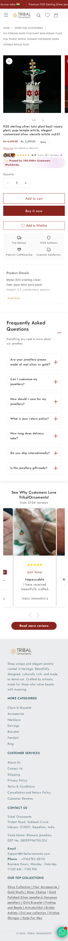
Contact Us (15, 768)
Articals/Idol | (35, 907)
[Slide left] (25, 120)
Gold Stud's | (17, 892)
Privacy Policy (17, 780)
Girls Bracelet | (34, 902)
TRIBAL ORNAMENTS (39, 933)
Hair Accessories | (46, 887)
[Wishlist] (47, 15)
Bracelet (13, 731)
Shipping (8, 148)
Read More (14, 298)
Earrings (13, 725)
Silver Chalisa (36, 892)
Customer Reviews (20, 798)
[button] (6, 15)
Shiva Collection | (20, 887)
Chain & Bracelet (19, 708)
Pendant (13, 738)
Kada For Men (32, 918)
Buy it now (34, 211)
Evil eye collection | (35, 913)
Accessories (16, 714)
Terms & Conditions (21, 786)
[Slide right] (43, 120)
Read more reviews (34, 626)
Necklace (14, 720)
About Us (14, 762)
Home (7, 28)
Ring (11, 744)
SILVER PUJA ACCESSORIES (29, 28)
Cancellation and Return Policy (29, 792)
